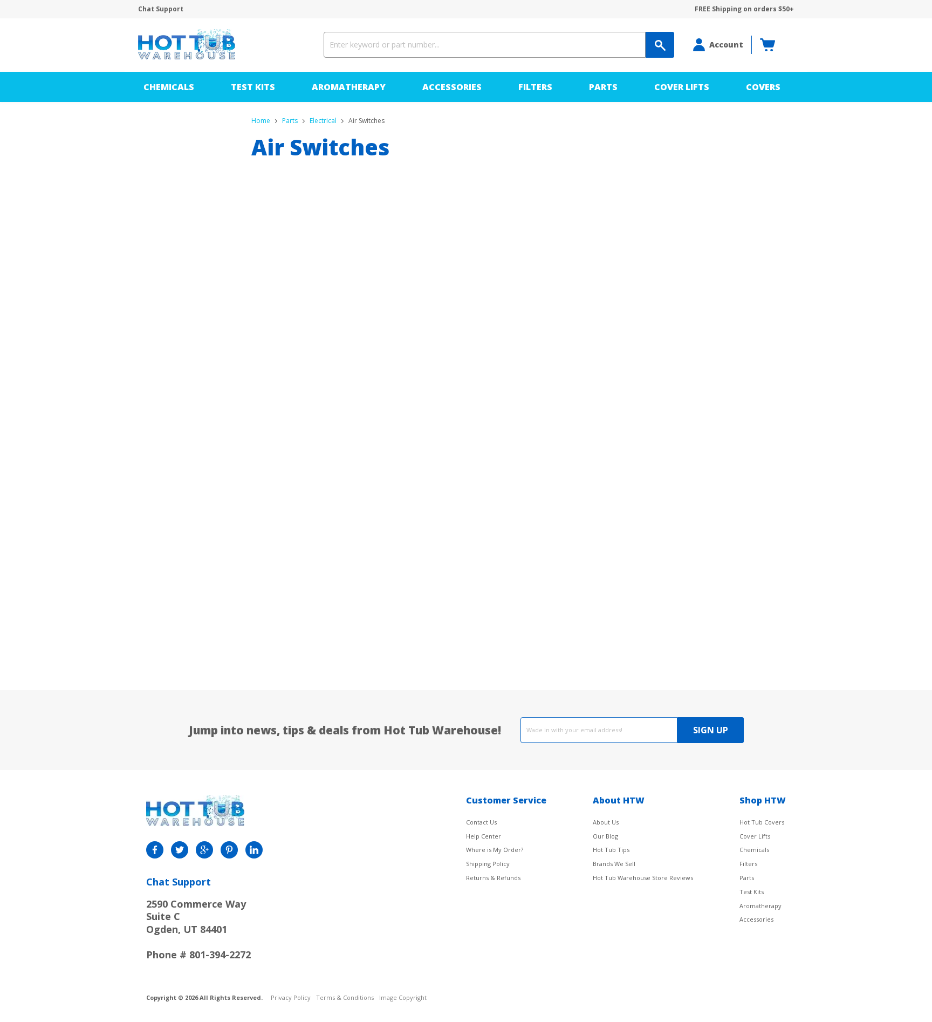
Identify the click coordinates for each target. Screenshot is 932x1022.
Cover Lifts (681, 87)
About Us (606, 822)
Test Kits (253, 87)
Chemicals (168, 87)
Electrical (323, 121)
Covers (763, 87)
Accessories (452, 87)
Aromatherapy (349, 87)
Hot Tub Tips (611, 850)
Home (260, 121)
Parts (603, 87)
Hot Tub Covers (761, 822)
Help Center (483, 836)
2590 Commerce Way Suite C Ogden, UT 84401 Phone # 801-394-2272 (198, 929)
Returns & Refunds (493, 878)
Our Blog (605, 836)
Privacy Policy (291, 997)
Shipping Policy (488, 864)
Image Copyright (403, 997)
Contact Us (481, 822)
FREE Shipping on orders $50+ (744, 9)
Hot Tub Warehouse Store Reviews (643, 878)
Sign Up (710, 730)
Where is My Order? (494, 850)
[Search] (660, 45)
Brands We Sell (614, 864)
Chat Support (160, 9)
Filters (535, 87)
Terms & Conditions (345, 997)
